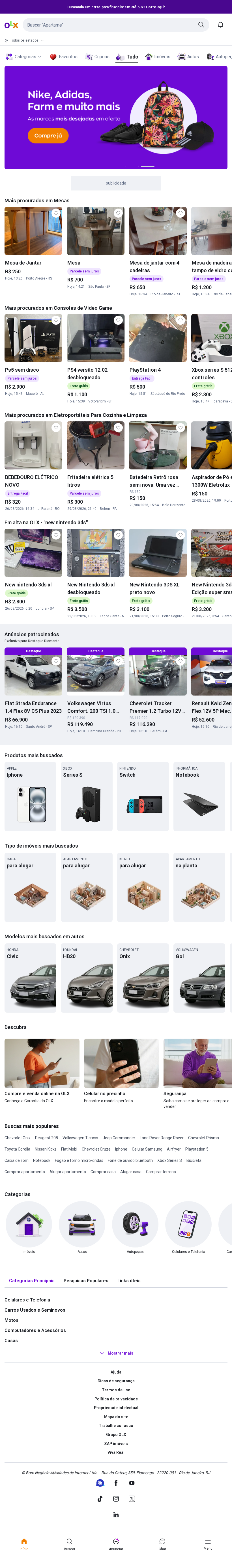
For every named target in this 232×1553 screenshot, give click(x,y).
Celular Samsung (147, 1149)
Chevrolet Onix (18, 1138)
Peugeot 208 (46, 1138)
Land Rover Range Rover (162, 1138)
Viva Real (116, 1452)
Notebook (41, 1160)
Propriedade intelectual (116, 1407)
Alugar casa (130, 1171)
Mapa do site (116, 1417)
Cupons (101, 56)
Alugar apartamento (68, 1171)
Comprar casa (103, 1171)
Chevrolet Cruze (96, 1149)
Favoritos (68, 56)
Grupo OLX (116, 1434)
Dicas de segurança (116, 1381)
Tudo (132, 57)
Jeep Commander (119, 1138)
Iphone (121, 1149)
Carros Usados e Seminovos (35, 1310)
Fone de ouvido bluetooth (130, 1160)
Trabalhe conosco (116, 1425)
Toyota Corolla (17, 1149)
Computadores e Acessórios (35, 1330)
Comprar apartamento (25, 1171)
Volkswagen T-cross (80, 1138)
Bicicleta (193, 1160)
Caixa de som (17, 1160)
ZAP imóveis (116, 1443)
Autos (193, 56)
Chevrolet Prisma (203, 1138)
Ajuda (116, 1372)
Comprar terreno (161, 1171)
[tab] (32, 1281)
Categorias (25, 56)
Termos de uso (116, 1390)
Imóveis (162, 56)
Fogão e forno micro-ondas (79, 1160)
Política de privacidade (116, 1399)
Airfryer (174, 1149)
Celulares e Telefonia (27, 1300)
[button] (116, 25)
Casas (11, 1340)
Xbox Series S (169, 1160)
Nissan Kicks (46, 1149)
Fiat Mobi (69, 1149)
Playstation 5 (197, 1149)
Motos (11, 1320)
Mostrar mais (120, 1353)
